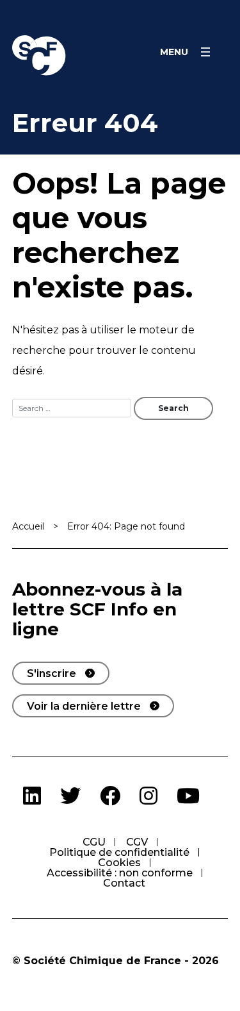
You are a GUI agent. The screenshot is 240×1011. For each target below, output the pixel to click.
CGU (94, 842)
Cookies (119, 862)
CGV (137, 842)
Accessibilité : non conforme (120, 873)
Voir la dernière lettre (84, 706)
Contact (124, 883)
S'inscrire (51, 673)
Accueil (28, 526)
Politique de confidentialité (119, 852)
